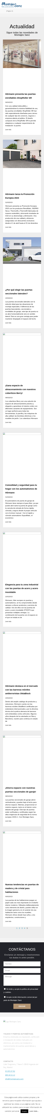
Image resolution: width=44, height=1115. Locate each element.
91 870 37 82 (10, 1071)
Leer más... (34, 1111)
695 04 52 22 (10, 1075)
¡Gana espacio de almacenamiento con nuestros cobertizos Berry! (20, 389)
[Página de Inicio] (3, 11)
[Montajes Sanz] (11, 4)
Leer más (8, 129)
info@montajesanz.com (14, 1079)
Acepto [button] (24, 1111)
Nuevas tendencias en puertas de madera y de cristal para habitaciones (22, 888)
